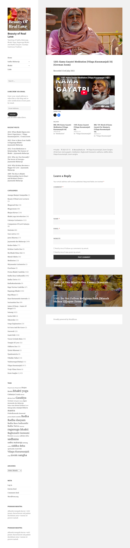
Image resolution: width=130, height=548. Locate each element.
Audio (57, 150)
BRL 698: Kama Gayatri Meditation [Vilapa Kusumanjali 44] (62, 127)
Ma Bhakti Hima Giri (15, 253)
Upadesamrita (13, 354)
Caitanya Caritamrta (15, 220)
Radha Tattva (12, 280)
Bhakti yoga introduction (17, 216)
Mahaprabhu (12, 408)
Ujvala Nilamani (13, 350)
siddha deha (18, 445)
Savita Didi (12, 316)
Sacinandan (16, 436)
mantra (11, 410)
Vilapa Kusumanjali (15, 365)
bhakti (10, 391)
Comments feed (13, 493)
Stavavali (11, 331)
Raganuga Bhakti (14, 291)
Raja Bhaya (12, 295)
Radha (25, 416)
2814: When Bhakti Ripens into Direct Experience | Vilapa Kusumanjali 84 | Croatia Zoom (19, 134)
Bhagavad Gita (13, 205)
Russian (10, 436)
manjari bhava (22, 408)
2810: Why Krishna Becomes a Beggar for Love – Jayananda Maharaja (18, 167)
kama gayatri (66, 152)
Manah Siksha (13, 257)
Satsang (10, 312)
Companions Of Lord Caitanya (18, 224)
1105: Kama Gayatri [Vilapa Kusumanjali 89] (82, 127)
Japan (25, 401)
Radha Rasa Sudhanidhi (16, 276)
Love (26, 405)
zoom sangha (19, 455)
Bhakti (10, 65)
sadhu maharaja (15, 442)
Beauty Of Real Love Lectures (18, 199)
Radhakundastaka (14, 283)
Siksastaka (11, 320)
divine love (11, 398)
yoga (9, 455)
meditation (76, 152)
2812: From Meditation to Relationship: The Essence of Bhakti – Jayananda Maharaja (18, 151)
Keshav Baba (12, 245)
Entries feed (12, 489)
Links (10, 69)
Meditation (12, 260)
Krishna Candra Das (15, 249)
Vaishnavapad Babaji (15, 362)
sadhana (13, 439)
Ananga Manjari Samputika (18, 195)
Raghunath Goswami (18, 433)
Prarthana (11, 268)
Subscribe (12, 114)
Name (56, 219)
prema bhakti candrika (14, 417)
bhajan (24, 388)
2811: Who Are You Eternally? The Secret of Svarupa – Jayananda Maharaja (18, 159)
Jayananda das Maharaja (17, 241)
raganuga (22, 426)
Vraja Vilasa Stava (14, 369)
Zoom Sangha (12, 373)
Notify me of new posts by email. (68, 252)
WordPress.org (13, 497)
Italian (21, 401)
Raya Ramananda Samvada (17, 299)
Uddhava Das (12, 346)
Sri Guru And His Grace (16, 327)
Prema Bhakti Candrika (16, 272)
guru (17, 401)
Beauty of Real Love (17, 35)
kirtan (17, 405)
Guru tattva (12, 234)
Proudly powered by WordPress (65, 319)
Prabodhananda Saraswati (16, 413)
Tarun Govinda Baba (15, 339)
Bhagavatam (12, 209)
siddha (9, 446)
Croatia (17, 394)
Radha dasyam (17, 420)
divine (22, 394)
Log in (10, 485)
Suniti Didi (11, 335)
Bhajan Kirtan (13, 213)
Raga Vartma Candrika (16, 287)
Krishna (22, 405)
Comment (58, 187)
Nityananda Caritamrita (16, 264)
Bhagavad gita (11, 387)
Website (56, 238)
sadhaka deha (24, 436)
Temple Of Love (13, 343)
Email (56, 229)
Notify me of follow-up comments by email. (72, 248)
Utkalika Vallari (13, 358)
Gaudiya (21, 397)
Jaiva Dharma (13, 238)
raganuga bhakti (18, 429)
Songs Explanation (14, 324)
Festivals (11, 230)
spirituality (11, 449)
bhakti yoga (20, 391)
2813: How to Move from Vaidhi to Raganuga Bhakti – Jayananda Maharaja (19, 142)
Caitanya (11, 394)
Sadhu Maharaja (14, 62)
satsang (25, 443)
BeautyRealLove (79, 150)
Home (10, 58)
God (15, 401)
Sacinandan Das (13, 302)
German (10, 401)
